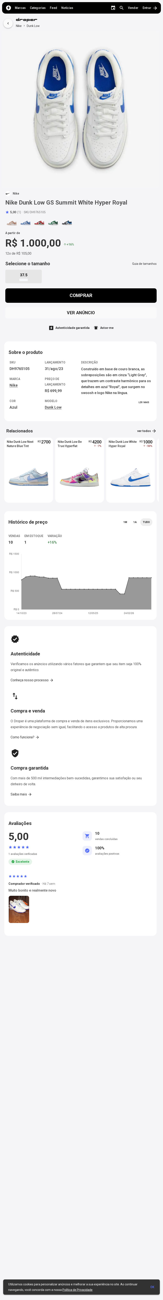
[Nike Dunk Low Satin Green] (53, 222)
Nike (19, 26)
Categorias (38, 8)
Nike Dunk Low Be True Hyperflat (70, 444)
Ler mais (144, 402)
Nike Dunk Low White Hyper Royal (123, 444)
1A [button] (135, 522)
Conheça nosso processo (32, 680)
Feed (53, 8)
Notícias (67, 8)
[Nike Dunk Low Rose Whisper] (11, 222)
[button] (13, 212)
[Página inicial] (28, 20)
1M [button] (125, 522)
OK (152, 1287)
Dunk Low (33, 26)
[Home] (8, 8)
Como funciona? (25, 737)
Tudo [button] (146, 522)
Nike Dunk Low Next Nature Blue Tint (20, 444)
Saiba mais (21, 794)
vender (133, 8)
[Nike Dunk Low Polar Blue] (25, 222)
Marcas (20, 8)
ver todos (147, 430)
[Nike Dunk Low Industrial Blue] (66, 222)
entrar (150, 8)
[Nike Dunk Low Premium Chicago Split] (39, 222)
